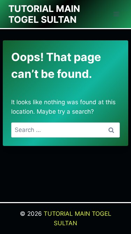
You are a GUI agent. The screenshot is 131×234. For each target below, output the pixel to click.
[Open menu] (116, 13)
